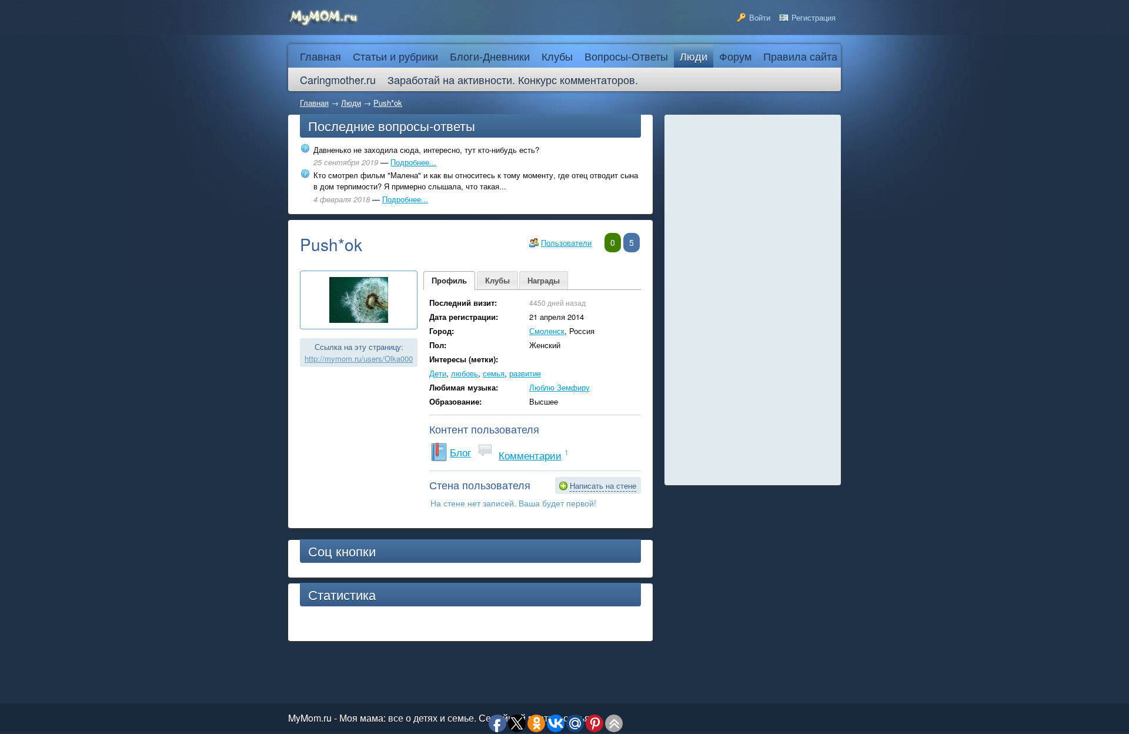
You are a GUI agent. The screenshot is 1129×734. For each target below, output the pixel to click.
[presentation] (449, 280)
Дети (437, 373)
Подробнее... (413, 162)
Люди (351, 102)
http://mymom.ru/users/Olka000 (359, 358)
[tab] (449, 280)
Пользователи (566, 242)
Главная (314, 102)
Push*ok (387, 102)
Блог (460, 452)
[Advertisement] (752, 300)
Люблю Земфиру (559, 387)
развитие (525, 373)
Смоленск (546, 330)
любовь (464, 373)
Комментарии (530, 455)
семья (494, 373)
